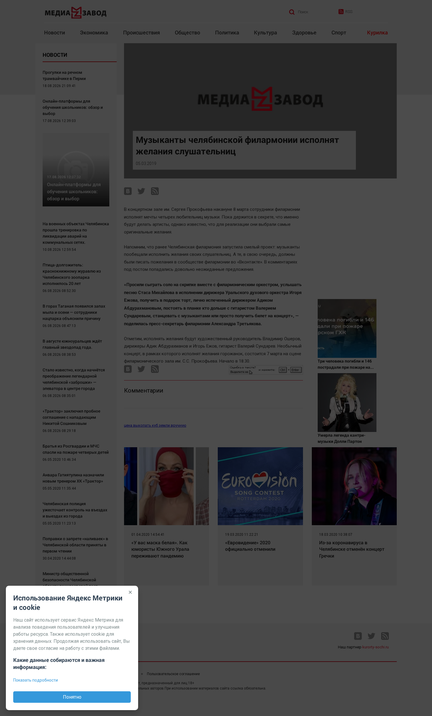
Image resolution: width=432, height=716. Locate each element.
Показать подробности (35, 680)
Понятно (72, 697)
